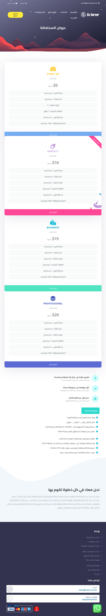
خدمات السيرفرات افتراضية (90, 545)
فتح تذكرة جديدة (94, 569)
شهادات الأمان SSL (93, 559)
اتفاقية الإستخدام (93, 565)
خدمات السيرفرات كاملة (91, 551)
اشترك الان (53, 134)
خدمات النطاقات (94, 541)
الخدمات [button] (63, 12)
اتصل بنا (74, 17)
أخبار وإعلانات (39, 12)
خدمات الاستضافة (93, 537)
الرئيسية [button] (73, 12)
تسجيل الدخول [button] (15, 14)
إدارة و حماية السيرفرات (91, 555)
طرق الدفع (52, 12)
